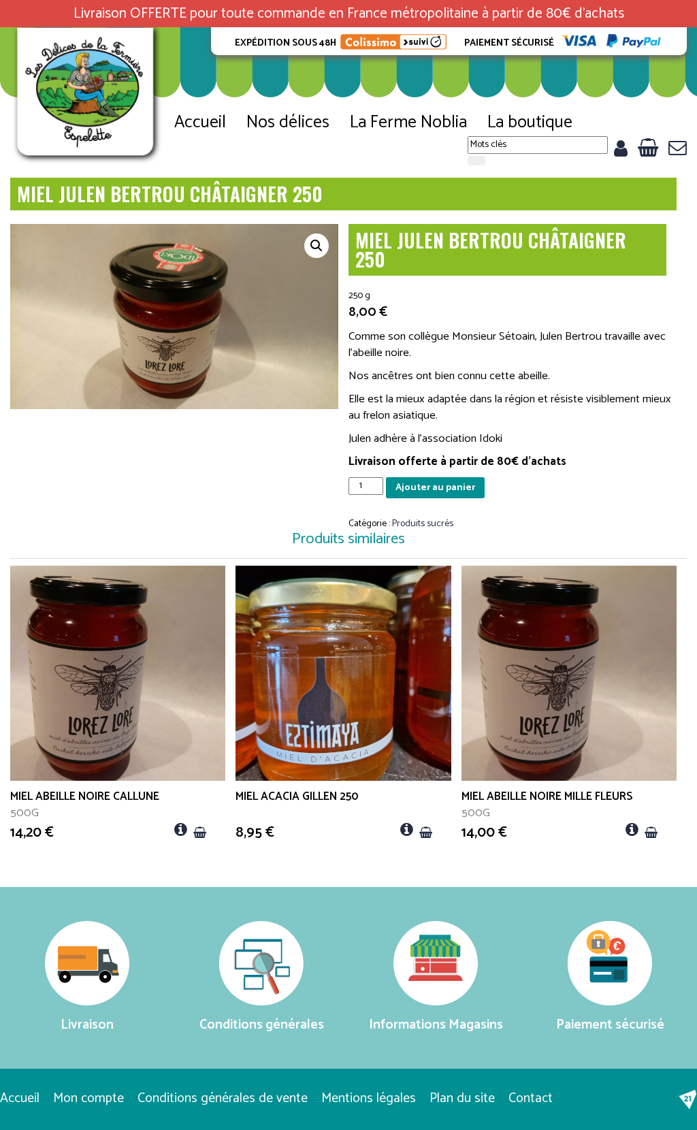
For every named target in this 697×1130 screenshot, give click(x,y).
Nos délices (287, 122)
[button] (316, 245)
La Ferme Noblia (408, 122)
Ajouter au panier (435, 488)
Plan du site (462, 1098)
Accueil (200, 122)
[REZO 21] (687, 1099)
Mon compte (88, 1098)
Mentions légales (368, 1098)
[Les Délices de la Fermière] (87, 96)
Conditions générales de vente (222, 1098)
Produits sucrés (422, 524)
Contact (530, 1098)
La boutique (529, 122)
